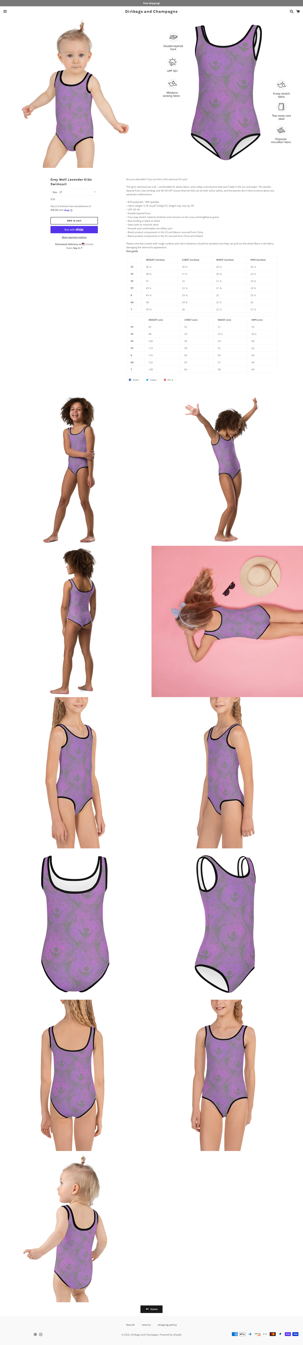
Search (130, 1324)
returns (146, 1324)
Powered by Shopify (170, 1334)
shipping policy (167, 1324)
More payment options (74, 237)
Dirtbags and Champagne (151, 11)
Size (55, 192)
